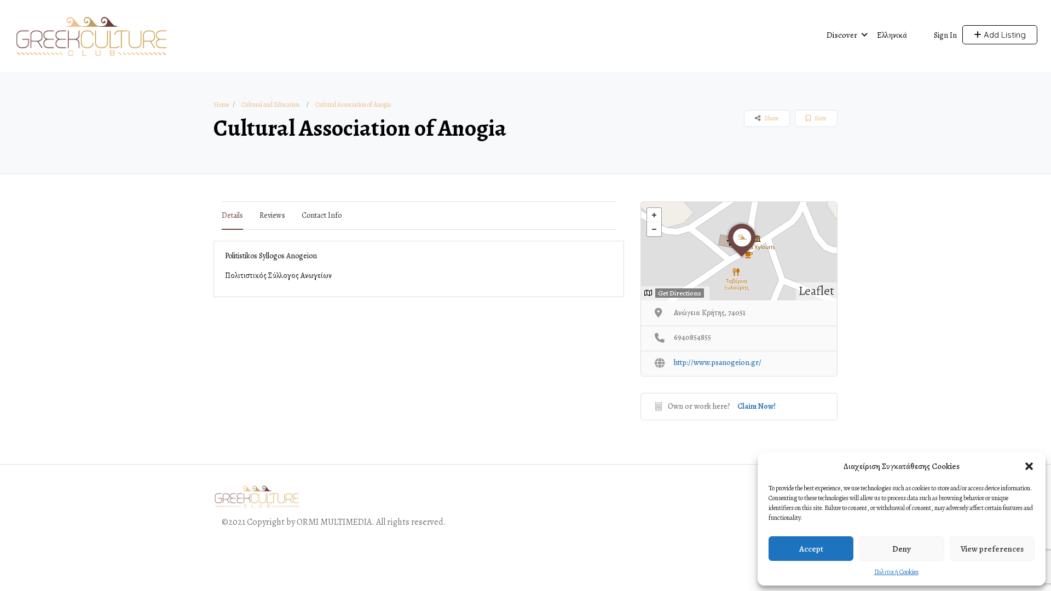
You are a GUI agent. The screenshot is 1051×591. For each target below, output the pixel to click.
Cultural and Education (270, 104)
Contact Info (322, 215)
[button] (1029, 466)
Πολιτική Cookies (896, 571)
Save (819, 118)
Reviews (272, 215)
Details (232, 215)
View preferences (992, 548)
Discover (842, 35)
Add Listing (1003, 35)
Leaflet (816, 290)
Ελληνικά (892, 35)
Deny (901, 548)
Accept (811, 548)
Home (221, 104)
